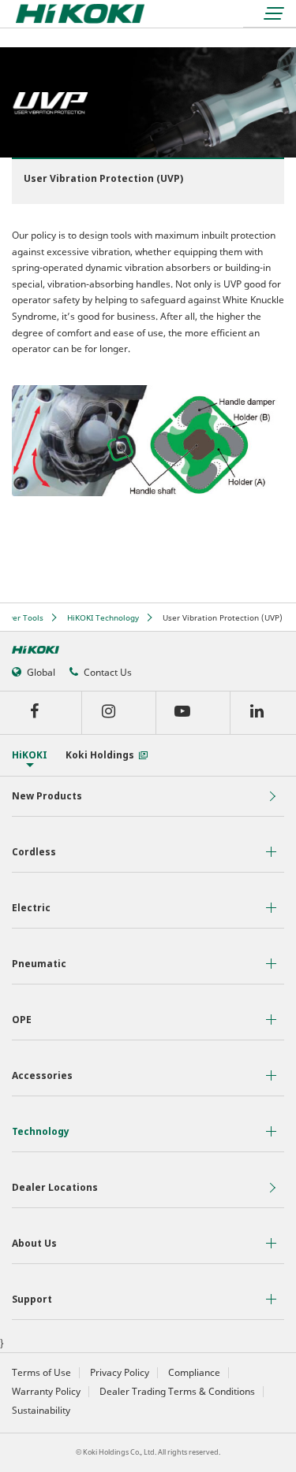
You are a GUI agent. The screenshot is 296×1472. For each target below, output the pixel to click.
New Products (47, 796)
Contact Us (108, 672)
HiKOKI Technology (103, 617)
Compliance (194, 1372)
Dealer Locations (55, 1187)
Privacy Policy (119, 1372)
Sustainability (41, 1410)
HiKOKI (29, 755)
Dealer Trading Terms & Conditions (177, 1391)
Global (41, 672)
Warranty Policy (46, 1391)
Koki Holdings (100, 755)
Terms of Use (41, 1372)
